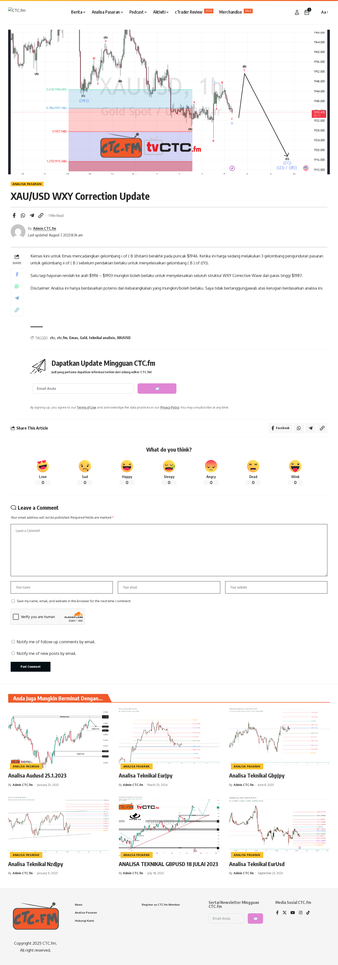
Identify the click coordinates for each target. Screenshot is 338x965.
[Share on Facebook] (14, 215)
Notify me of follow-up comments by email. (56, 641)
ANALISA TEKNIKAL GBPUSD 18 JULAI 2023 (168, 863)
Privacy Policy (169, 407)
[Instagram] (300, 913)
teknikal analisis (102, 338)
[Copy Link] (40, 215)
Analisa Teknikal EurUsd (257, 863)
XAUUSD (124, 338)
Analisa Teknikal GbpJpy (257, 775)
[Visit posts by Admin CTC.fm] (18, 231)
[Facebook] (277, 913)
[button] (315, 12)
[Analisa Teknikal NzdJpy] (58, 826)
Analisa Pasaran (27, 184)
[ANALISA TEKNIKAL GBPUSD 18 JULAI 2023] (169, 826)
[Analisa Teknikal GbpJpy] (279, 738)
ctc (52, 338)
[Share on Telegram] (31, 215)
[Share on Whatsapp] (23, 215)
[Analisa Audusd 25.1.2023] (58, 738)
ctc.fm (62, 338)
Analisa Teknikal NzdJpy (35, 863)
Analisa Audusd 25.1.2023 (37, 775)
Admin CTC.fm (44, 228)
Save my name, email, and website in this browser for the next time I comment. (74, 601)
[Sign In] (296, 12)
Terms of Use (86, 407)
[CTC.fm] (16, 12)
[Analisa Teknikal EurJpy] (169, 738)
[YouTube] (293, 913)
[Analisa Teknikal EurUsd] (279, 826)
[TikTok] (308, 913)
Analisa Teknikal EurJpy (145, 775)
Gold (83, 338)
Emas (73, 338)
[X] (284, 913)
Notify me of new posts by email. (46, 653)
